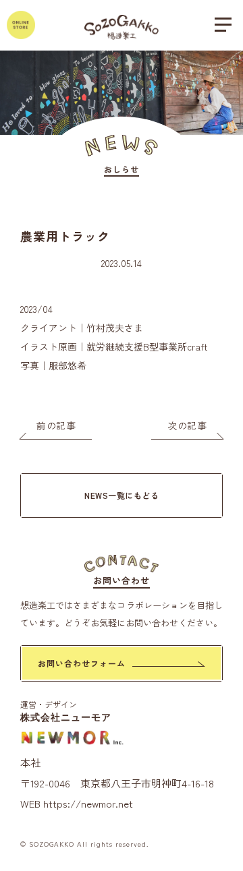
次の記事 (187, 425)
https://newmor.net (88, 803)
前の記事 (56, 425)
